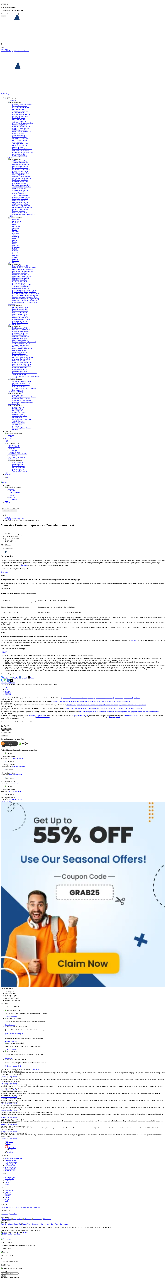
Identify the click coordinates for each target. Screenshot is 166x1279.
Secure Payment (6, 1220)
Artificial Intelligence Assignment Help (24, 214)
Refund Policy (26, 1224)
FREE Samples (9, 1179)
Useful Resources (6, 1174)
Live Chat (10, 1152)
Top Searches (5, 1155)
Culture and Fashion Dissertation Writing (24, 373)
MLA (6, 689)
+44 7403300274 (6, 1207)
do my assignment (114, 717)
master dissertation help (43, 717)
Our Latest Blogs (10, 1177)
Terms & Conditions (7, 1224)
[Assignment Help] (83, 42)
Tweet (32, 678)
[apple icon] (4, 1214)
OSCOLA (8, 693)
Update (3, 1275)
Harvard (7, 691)
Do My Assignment (11, 1162)
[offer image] (83, 987)
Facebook (6, 678)
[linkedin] (8, 681)
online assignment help (81, 715)
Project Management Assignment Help (24, 290)
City (2, 1187)
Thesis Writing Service (11, 1160)
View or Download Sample (9, 1076)
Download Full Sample (8, 683)
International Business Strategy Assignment (25, 295)
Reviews (25, 1232)
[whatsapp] (5, 681)
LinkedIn (24, 678)
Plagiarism (9, 1142)
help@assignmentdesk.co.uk (31, 1207)
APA (6, 688)
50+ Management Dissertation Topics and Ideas (26, 376)
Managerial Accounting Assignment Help (24, 300)
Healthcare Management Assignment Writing (25, 293)
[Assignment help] (83, 92)
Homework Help (10, 1170)
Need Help (4, 1204)
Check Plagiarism (10, 1025)
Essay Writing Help (10, 1164)
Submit (3, 16)
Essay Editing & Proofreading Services (24, 397)
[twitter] (11, 681)
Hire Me (21, 758)
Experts (7, 1182)
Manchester (8, 1192)
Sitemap (66, 1224)
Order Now (4, 735)
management (23, 565)
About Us (8, 1180)
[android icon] (13, 1214)
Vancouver (8, 694)
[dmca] (23, 743)
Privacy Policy (49, 1224)
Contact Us (17, 1224)
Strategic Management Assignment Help (24, 297)
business (133, 640)
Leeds (6, 1201)
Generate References (11, 1041)
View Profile (14, 758)
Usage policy (59, 1224)
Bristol (7, 1199)
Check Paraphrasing (11, 1016)
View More (35, 1069)
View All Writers (6, 801)
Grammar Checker (10, 1049)
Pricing (8, 1144)
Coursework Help (10, 1169)
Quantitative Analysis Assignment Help (24, 292)
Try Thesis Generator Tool (13, 1066)
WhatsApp (15, 678)
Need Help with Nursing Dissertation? (24, 342)
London (7, 1197)
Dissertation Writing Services (13, 1158)
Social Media (5, 1217)
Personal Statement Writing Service (23, 152)
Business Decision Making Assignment (24, 268)
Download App (5, 1210)
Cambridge (8, 1194)
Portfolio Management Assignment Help (24, 302)
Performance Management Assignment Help (25, 299)
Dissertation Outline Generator (14, 1033)
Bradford (7, 1196)
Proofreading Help (10, 1165)
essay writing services (130, 715)
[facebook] (2, 681)
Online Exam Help (10, 1167)
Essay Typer (8, 1058)
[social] (6, 1219)
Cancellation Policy (38, 1224)
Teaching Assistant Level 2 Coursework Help (26, 388)
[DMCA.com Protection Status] (11, 1234)
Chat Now (5, 652)
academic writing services (37, 715)
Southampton (9, 1190)
